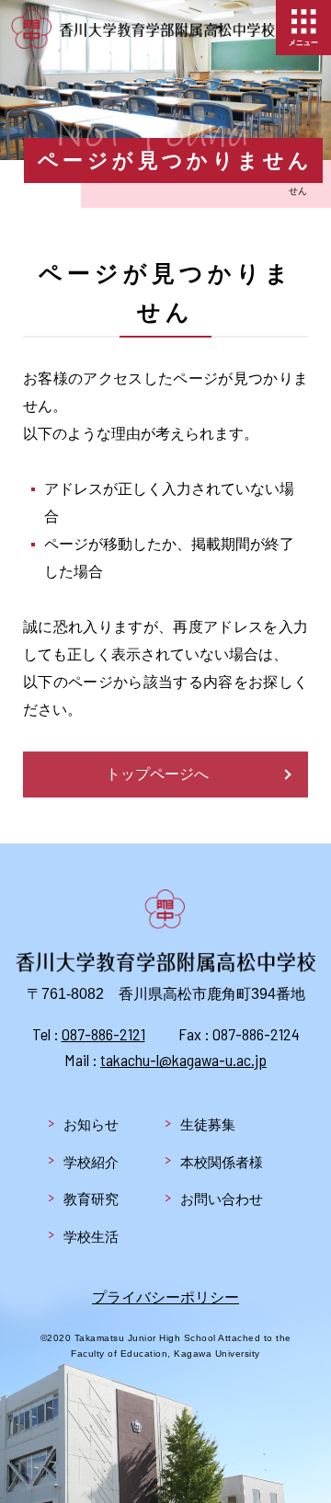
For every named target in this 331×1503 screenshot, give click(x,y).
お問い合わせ (221, 1199)
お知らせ (91, 1124)
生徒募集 (207, 1124)
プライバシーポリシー (165, 1297)
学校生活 (91, 1237)
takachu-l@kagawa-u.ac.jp (183, 1060)
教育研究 (91, 1199)
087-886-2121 (103, 1034)
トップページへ (157, 774)
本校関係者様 (221, 1162)
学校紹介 (91, 1162)
